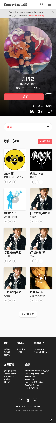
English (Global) (36, 15)
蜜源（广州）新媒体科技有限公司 (20, 177)
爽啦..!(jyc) (36, 173)
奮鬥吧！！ (10, 213)
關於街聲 (7, 349)
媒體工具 (7, 355)
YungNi (33, 217)
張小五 (33, 177)
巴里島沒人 (36, 292)
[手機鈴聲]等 (37, 252)
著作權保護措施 (10, 374)
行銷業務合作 (39, 349)
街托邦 (19, 352)
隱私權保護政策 (10, 371)
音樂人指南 (21, 349)
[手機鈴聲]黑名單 (40, 213)
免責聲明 (7, 379)
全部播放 (46, 141)
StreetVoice (15, 4)
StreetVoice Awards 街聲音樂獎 (37, 371)
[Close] (53, 12)
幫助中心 (7, 382)
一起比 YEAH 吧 (31, 388)
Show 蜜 (9, 173)
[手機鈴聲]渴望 (12, 292)
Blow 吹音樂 (30, 377)
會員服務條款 (9, 377)
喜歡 (9, 127)
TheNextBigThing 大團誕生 (35, 374)
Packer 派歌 (29, 379)
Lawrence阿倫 (10, 217)
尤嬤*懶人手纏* (37, 296)
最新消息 (7, 352)
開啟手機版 (20, 407)
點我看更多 (28, 314)
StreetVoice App (33, 407)
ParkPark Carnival (32, 385)
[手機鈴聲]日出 (12, 252)
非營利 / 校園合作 (40, 352)
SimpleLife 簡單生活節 (34, 382)
